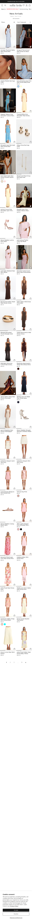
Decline (16, 914)
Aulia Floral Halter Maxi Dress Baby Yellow (24, 653)
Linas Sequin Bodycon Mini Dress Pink (7, 492)
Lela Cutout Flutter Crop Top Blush (22, 241)
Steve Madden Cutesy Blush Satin (7, 524)
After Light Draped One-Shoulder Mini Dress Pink (23, 524)
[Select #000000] (21, 529)
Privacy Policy (14, 906)
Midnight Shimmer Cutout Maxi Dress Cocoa (6, 364)
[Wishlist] (23, 5)
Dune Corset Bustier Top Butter (23, 619)
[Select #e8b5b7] (18, 529)
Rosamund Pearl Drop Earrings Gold (23, 176)
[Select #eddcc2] (2, 181)
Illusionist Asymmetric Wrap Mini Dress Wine (24, 364)
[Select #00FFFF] (5, 624)
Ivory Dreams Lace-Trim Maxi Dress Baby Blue (24, 81)
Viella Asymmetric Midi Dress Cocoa (24, 333)
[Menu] (2, 5)
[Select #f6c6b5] (2, 624)
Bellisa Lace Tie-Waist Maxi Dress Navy (23, 397)
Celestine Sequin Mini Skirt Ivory (23, 461)
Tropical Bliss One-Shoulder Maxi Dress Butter (23, 115)
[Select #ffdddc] (5, 181)
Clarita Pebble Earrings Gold (8, 81)
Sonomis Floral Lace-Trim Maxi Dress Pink (7, 558)
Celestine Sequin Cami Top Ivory (8, 461)
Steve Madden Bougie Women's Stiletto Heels (24, 431)
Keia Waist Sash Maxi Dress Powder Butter (7, 176)
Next (25, 662)
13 (21, 662)
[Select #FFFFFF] (21, 402)
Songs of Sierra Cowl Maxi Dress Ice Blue (23, 50)
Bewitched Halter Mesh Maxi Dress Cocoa (8, 302)
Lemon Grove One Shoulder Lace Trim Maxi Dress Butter (7, 210)
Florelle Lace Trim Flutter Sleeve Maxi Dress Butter (23, 210)
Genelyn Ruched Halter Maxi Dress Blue (8, 50)
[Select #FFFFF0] (21, 369)
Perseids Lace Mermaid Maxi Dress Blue (8, 146)
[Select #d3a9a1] (18, 496)
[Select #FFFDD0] (21, 86)
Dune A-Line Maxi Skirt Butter (8, 653)
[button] (14, 47)
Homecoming (23, 9)
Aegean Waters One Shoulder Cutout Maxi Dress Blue (7, 115)
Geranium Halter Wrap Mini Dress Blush (7, 619)
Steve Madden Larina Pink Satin (7, 241)
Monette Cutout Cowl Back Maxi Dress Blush (24, 271)
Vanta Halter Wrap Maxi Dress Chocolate (8, 397)
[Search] (5, 5)
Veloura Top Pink (22, 491)
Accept (16, 910)
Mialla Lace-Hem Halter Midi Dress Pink (24, 588)
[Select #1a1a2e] (18, 402)
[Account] (26, 5)
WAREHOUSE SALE (12, 9)
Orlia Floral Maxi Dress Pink (7, 588)
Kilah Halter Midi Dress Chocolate (24, 302)
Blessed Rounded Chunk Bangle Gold (7, 333)
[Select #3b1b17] (18, 369)
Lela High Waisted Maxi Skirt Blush (8, 271)
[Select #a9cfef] (18, 86)
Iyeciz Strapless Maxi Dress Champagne (7, 431)
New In (3, 9)
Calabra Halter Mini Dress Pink (22, 558)
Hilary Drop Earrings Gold (23, 146)
